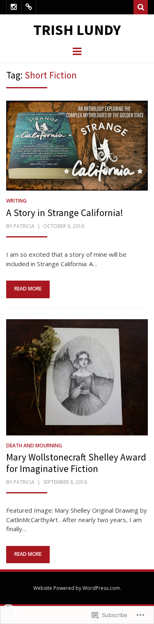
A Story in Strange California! (64, 213)
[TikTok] (28, 7)
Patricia (24, 226)
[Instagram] (14, 7)
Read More (27, 288)
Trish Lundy (77, 30)
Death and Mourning (34, 445)
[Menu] (77, 50)
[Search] (140, 7)
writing (16, 200)
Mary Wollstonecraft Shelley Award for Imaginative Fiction (76, 462)
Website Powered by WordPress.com (76, 588)
